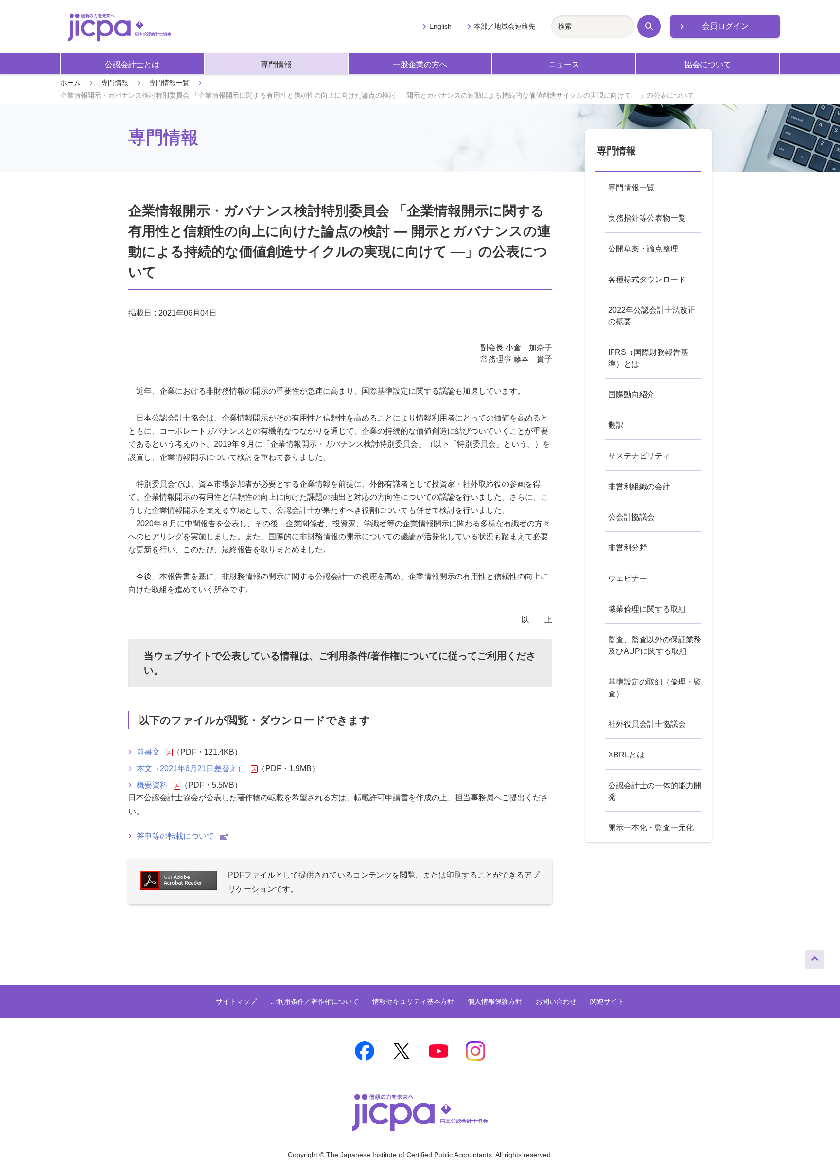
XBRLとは (626, 755)
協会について (707, 64)
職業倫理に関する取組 (647, 609)
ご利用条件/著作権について (378, 655)
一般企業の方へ (420, 64)
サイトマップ (236, 1001)
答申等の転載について (175, 836)
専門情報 (276, 64)
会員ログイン (725, 26)
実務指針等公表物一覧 (647, 218)
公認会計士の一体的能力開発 (654, 791)
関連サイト (607, 1001)
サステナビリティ (639, 456)
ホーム (70, 83)
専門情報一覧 (169, 83)
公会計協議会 (631, 517)
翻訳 (616, 425)
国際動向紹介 (631, 394)
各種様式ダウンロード (647, 279)
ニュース (563, 64)
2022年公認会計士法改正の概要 (652, 316)
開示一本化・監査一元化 (651, 828)
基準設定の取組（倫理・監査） (654, 688)
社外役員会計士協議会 (647, 724)
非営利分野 (627, 548)
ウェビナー (627, 578)
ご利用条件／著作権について (314, 1001)
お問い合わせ (556, 1001)
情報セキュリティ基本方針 (413, 1001)
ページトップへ (814, 957)
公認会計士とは (132, 64)
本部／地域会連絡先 (504, 26)
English (440, 26)
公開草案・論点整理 (643, 249)
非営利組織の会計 (639, 486)
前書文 (148, 752)
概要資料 (152, 785)
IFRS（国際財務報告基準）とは (648, 358)
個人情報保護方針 (495, 1001)
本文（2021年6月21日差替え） (191, 768)
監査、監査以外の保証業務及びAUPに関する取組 (654, 645)
